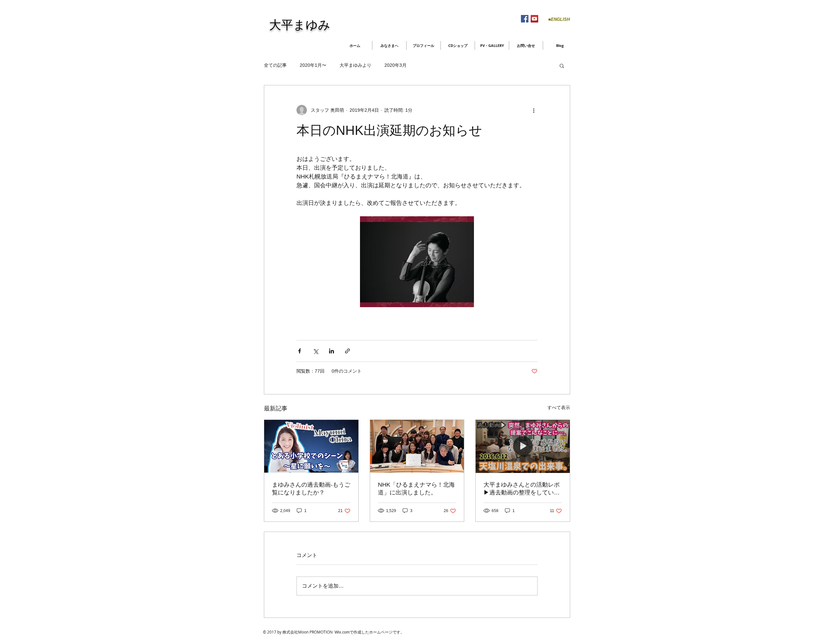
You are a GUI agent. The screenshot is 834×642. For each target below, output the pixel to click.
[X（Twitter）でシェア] (315, 351)
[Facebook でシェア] (299, 351)
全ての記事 (275, 65)
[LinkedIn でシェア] (331, 351)
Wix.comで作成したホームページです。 (369, 632)
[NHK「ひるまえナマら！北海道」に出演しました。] (417, 446)
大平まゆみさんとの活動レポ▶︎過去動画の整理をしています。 (521, 488)
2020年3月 (395, 65)
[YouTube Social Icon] (534, 18)
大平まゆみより (355, 65)
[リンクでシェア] (347, 351)
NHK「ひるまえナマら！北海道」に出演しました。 (416, 488)
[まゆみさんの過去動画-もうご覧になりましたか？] (311, 446)
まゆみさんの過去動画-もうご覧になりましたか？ (311, 488)
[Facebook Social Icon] (524, 18)
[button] (562, 65)
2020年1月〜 (313, 65)
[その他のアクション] (534, 110)
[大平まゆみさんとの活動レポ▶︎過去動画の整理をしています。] (523, 446)
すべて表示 (558, 407)
